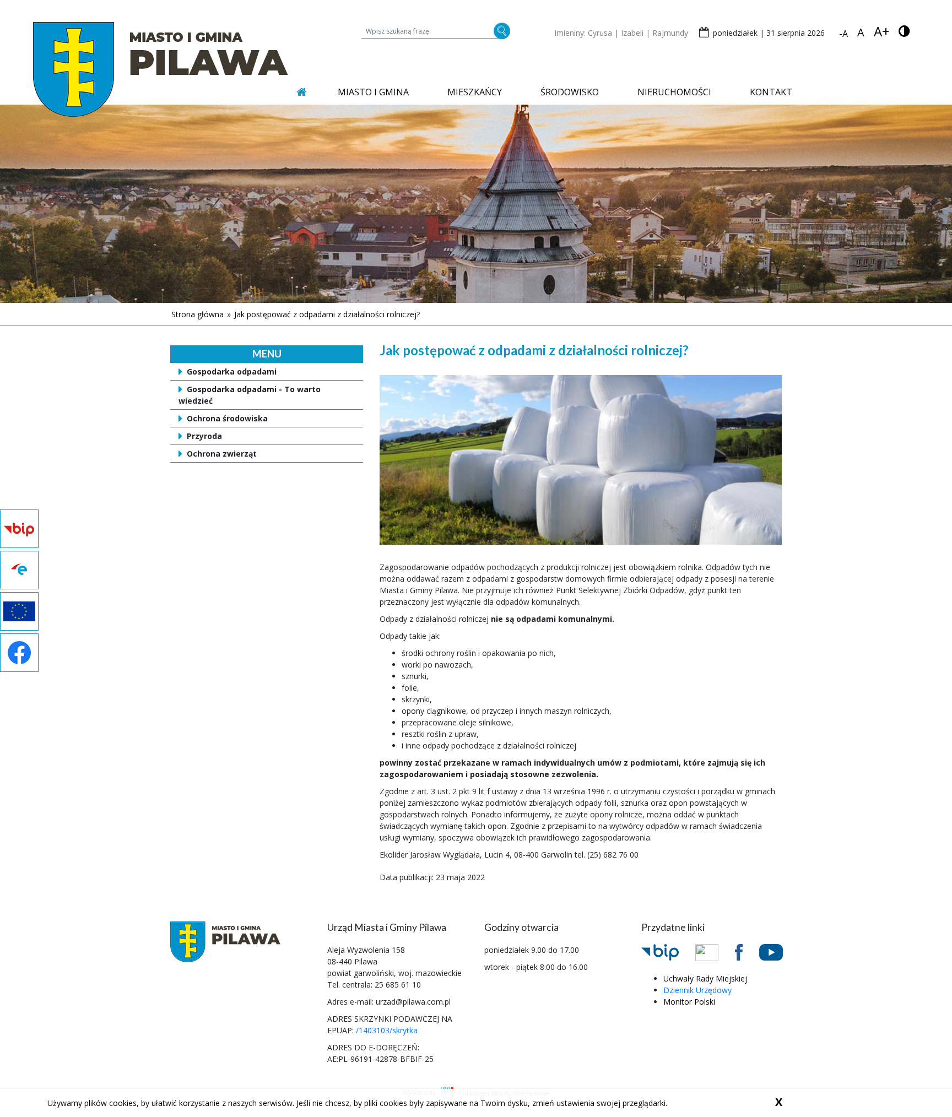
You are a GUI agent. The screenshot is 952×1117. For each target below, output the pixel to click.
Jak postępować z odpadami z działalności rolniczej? (327, 314)
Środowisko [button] (569, 92)
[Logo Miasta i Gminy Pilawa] (160, 69)
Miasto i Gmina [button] (373, 92)
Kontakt (771, 92)
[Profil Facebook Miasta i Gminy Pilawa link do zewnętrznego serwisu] (747, 951)
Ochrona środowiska (227, 418)
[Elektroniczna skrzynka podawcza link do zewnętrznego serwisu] (715, 952)
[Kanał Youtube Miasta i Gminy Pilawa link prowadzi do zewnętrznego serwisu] (779, 951)
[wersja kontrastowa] (904, 31)
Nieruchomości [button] (674, 92)
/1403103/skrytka (387, 1030)
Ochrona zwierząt (222, 453)
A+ (881, 31)
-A (843, 34)
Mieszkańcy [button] (474, 92)
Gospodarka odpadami (232, 371)
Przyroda (204, 436)
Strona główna (197, 314)
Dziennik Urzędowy (697, 990)
